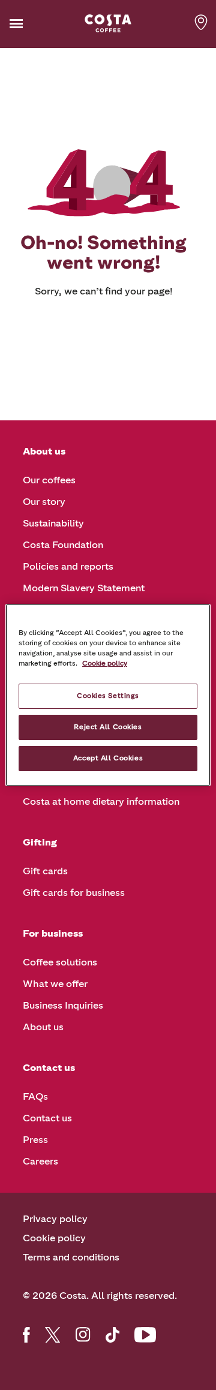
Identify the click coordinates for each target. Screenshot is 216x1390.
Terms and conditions (71, 1257)
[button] (34, 23)
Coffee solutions (60, 962)
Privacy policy (55, 1218)
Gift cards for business (74, 892)
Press (35, 1139)
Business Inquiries (63, 1005)
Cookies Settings (108, 695)
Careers (40, 1161)
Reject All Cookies (108, 727)
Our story (44, 501)
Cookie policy (54, 1238)
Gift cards (45, 871)
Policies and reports (68, 566)
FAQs (35, 1096)
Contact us (47, 1118)
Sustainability (53, 523)
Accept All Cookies (108, 758)
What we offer (55, 983)
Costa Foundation (63, 544)
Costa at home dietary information (101, 801)
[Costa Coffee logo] (108, 23)
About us (43, 1027)
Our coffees (49, 480)
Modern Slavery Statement (84, 588)
